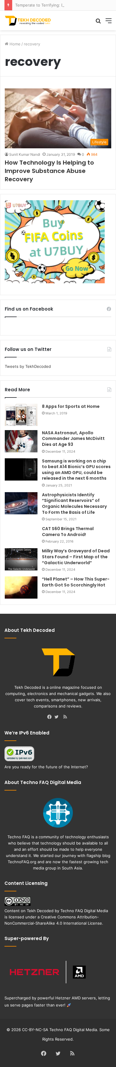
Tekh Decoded (40, 910)
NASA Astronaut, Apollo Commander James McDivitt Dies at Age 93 (73, 438)
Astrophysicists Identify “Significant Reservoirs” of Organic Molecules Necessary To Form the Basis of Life (74, 503)
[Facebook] (50, 717)
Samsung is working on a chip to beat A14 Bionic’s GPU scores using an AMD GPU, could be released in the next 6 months (76, 469)
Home (14, 44)
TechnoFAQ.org (22, 861)
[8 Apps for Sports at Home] (21, 415)
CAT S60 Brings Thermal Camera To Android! (68, 532)
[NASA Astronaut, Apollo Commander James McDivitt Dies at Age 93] (21, 441)
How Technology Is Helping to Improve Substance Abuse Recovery (49, 170)
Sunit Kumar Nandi (24, 154)
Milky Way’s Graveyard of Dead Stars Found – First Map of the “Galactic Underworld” (76, 556)
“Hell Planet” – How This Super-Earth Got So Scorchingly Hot (75, 582)
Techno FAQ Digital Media (84, 910)
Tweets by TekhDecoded (28, 366)
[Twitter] (58, 717)
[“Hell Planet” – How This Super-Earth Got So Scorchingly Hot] (21, 587)
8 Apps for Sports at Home (71, 406)
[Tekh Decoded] (28, 20)
